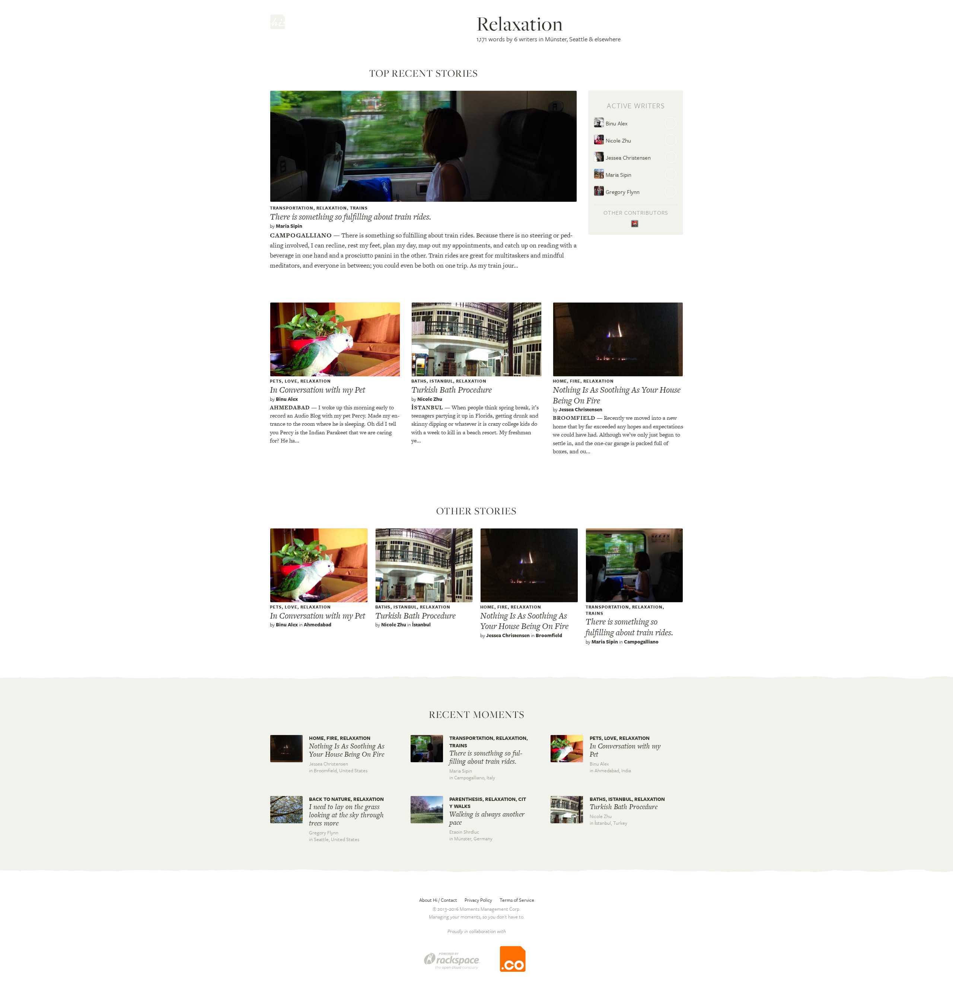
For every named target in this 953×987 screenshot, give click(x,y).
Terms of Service (517, 900)
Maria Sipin (289, 226)
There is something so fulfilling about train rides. (350, 217)
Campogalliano (301, 235)
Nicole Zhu (617, 140)
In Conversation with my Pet (317, 390)
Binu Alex (615, 123)
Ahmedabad (290, 407)
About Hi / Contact (438, 900)
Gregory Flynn (622, 192)
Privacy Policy (478, 900)
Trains (359, 208)
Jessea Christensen (627, 157)
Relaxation (331, 208)
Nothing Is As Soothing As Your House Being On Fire (617, 395)
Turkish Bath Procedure (451, 390)
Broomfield (574, 418)
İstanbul (427, 407)
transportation (291, 208)
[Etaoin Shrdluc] (635, 224)
